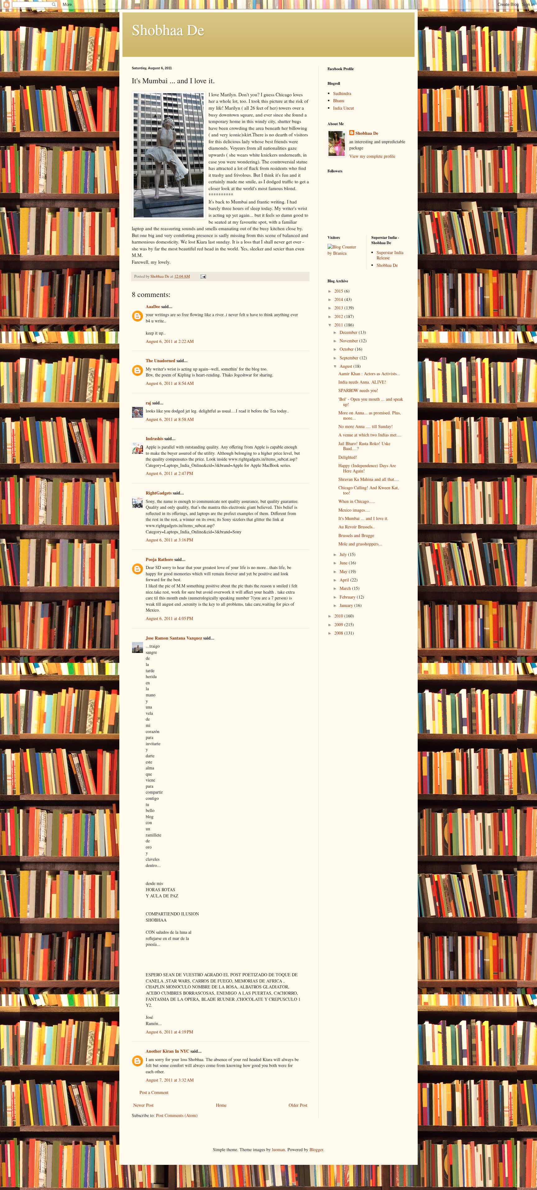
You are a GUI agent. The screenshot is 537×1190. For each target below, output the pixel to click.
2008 (339, 633)
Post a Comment (154, 1092)
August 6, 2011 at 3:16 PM (169, 540)
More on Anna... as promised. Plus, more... (369, 415)
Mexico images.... (354, 510)
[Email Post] (203, 276)
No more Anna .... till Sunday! (365, 426)
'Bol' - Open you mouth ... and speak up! (370, 401)
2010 (339, 616)
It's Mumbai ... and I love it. (363, 518)
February (348, 597)
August (346, 366)
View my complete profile (372, 156)
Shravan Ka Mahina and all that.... (368, 479)
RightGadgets (159, 493)
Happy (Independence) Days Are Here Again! (367, 468)
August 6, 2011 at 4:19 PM (169, 1032)
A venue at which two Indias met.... (370, 435)
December (349, 332)
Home (221, 1105)
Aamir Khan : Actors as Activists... (369, 373)
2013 (339, 308)
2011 (339, 325)
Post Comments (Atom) (177, 1115)
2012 (339, 316)
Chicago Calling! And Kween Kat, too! (368, 490)
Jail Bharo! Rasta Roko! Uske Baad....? (364, 446)
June (344, 563)
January (347, 605)
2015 (339, 291)
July (344, 554)
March (346, 588)
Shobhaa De (168, 29)
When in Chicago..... (356, 501)
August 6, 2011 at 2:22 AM (170, 341)
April (345, 580)
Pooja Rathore (159, 559)
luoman (278, 1149)
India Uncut (343, 108)
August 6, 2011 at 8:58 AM (170, 419)
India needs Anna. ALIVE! (362, 382)
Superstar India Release (390, 255)
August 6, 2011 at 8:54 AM (170, 383)
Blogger (316, 1149)
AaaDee (153, 306)
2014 (339, 299)
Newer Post (143, 1105)
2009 (339, 624)
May (344, 571)
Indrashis (154, 438)
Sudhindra (342, 93)
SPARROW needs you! (358, 390)
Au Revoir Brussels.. (356, 527)
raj (148, 402)
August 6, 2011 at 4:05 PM (169, 618)
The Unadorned (160, 360)
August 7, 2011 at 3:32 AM (170, 1080)
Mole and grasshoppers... (360, 544)
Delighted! (347, 457)
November (349, 341)
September (350, 358)
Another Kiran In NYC (167, 1051)
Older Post (298, 1105)
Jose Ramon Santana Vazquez (174, 638)
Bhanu (338, 100)
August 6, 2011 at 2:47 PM (169, 473)
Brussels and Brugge (356, 535)
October (347, 349)
